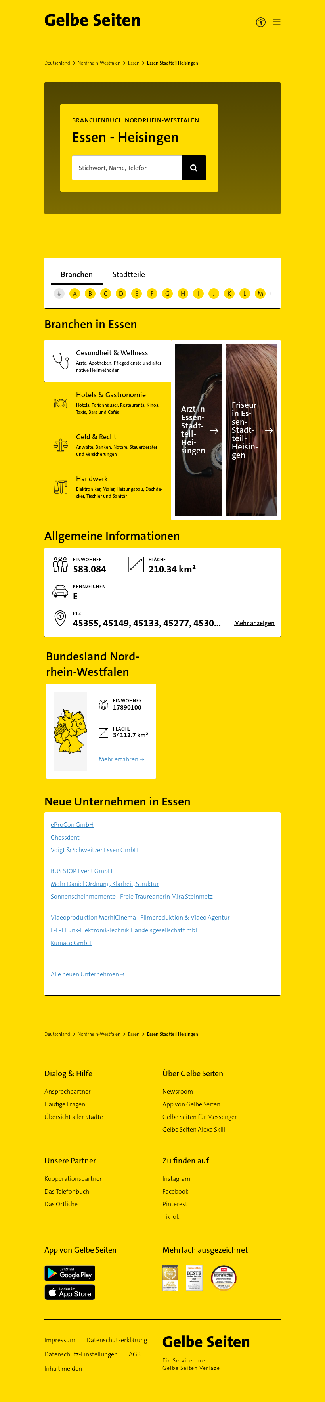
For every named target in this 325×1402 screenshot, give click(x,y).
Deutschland (57, 63)
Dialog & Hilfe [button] (68, 1073)
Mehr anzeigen (254, 623)
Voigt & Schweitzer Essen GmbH (94, 850)
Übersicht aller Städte (73, 1117)
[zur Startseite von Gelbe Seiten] (217, 1341)
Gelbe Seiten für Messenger (199, 1117)
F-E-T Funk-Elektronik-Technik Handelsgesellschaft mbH (125, 930)
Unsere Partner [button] (70, 1161)
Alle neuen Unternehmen (85, 974)
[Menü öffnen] (275, 22)
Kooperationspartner (73, 1178)
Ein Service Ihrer (191, 1364)
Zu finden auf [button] (185, 1161)
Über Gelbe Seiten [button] (193, 1073)
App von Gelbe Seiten (191, 1104)
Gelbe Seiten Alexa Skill (193, 1129)
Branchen (77, 274)
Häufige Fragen (64, 1104)
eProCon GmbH (72, 825)
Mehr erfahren (118, 759)
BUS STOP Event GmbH (81, 871)
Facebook (175, 1191)
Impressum (59, 1340)
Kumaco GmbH (71, 943)
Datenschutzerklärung (116, 1340)
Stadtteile (129, 274)
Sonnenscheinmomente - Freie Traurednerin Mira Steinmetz (132, 896)
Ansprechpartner (67, 1091)
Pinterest (174, 1204)
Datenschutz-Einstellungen (81, 1354)
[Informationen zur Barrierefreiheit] (261, 22)
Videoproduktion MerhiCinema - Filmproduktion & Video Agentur (140, 917)
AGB (135, 1354)
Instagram (176, 1178)
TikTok (171, 1217)
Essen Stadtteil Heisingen (172, 63)
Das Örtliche (61, 1204)
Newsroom (177, 1091)
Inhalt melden (63, 1368)
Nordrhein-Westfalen (99, 63)
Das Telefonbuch (66, 1191)
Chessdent (65, 837)
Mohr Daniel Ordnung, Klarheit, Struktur (105, 884)
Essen (134, 63)
